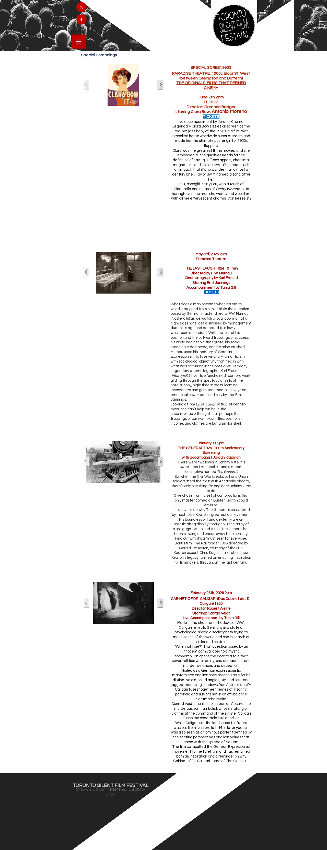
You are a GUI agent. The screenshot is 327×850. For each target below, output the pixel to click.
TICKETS (211, 116)
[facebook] (81, 19)
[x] (81, 7)
